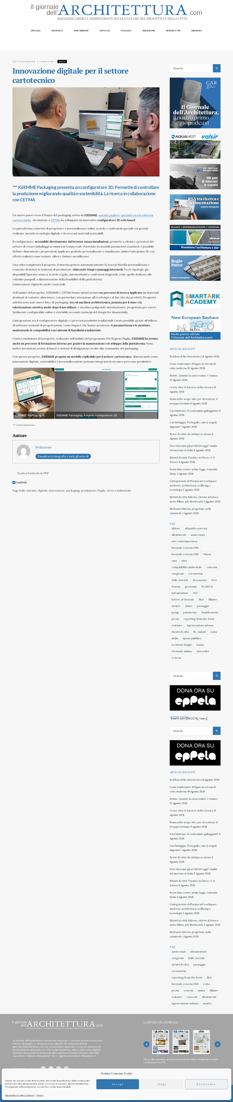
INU (195, 593)
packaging (73, 490)
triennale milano (182, 651)
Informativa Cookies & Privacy (20, 1095)
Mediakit (196, 30)
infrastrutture (180, 593)
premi (175, 619)
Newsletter (173, 30)
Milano (212, 599)
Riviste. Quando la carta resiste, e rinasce (194, 375)
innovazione (57, 490)
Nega (162, 1084)
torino (200, 644)
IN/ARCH (207, 586)
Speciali (36, 30)
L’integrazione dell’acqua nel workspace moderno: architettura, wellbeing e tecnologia (193, 486)
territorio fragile (182, 644)
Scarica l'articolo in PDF (33, 473)
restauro (177, 625)
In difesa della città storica (185, 356)
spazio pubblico (192, 638)
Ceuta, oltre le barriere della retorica (191, 387)
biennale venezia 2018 (185, 554)
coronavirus (195, 573)
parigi (175, 612)
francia (176, 586)
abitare (176, 528)
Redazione (149, 30)
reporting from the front (199, 619)
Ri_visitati (199, 631)
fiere (214, 580)
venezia (176, 657)
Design (62, 61)
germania (191, 586)
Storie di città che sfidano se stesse (190, 434)
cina (174, 560)
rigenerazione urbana (200, 625)
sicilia (175, 638)
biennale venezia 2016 (185, 547)
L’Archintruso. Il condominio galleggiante (194, 410)
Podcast (126, 30)
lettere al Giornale (183, 599)
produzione (88, 490)
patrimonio (190, 612)
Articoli (105, 30)
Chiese (207, 554)
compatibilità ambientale (187, 567)
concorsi (212, 567)
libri (201, 599)
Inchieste (57, 30)
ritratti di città (180, 631)
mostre (176, 606)
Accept (117, 1084)
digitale (43, 490)
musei (188, 606)
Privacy (39, 1095)
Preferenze (206, 1084)
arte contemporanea (184, 541)
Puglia (101, 490)
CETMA (55, 220)
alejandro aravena (196, 528)
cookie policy (83, 1080)
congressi (178, 573)
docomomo (200, 580)
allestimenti (179, 534)
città (184, 560)
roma (213, 631)
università (203, 651)
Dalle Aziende (28, 490)
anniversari (198, 534)
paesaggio (203, 606)
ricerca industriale (119, 490)
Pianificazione (210, 612)
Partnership (81, 30)
